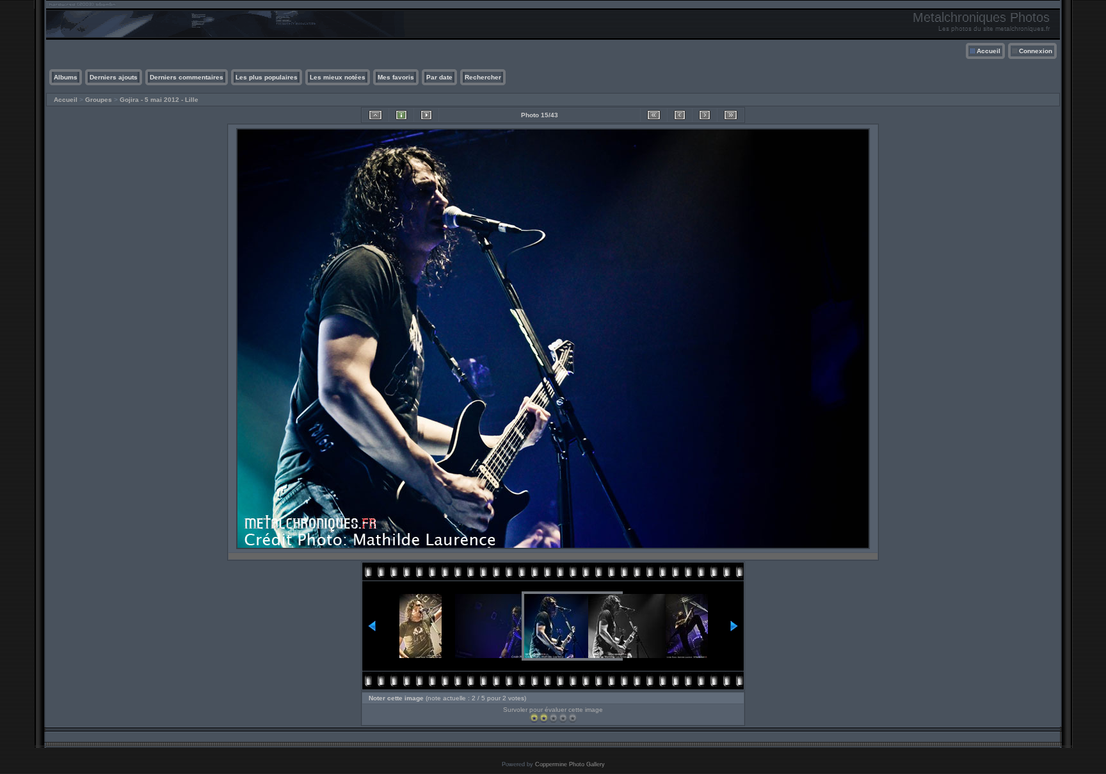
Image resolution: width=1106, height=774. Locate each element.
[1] (534, 718)
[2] (544, 718)
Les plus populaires (267, 77)
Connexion (1035, 50)
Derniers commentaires (186, 77)
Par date (439, 77)
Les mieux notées (337, 77)
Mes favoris (396, 77)
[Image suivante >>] (705, 115)
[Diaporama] (426, 115)
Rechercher (483, 77)
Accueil (988, 50)
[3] (553, 718)
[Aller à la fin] (730, 115)
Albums (65, 77)
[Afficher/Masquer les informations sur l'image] (401, 115)
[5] (572, 718)
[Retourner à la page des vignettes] (375, 115)
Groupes (98, 99)
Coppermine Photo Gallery (570, 764)
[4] (563, 718)
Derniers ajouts (114, 77)
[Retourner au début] (654, 115)
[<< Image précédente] (680, 115)
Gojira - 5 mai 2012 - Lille (159, 99)
